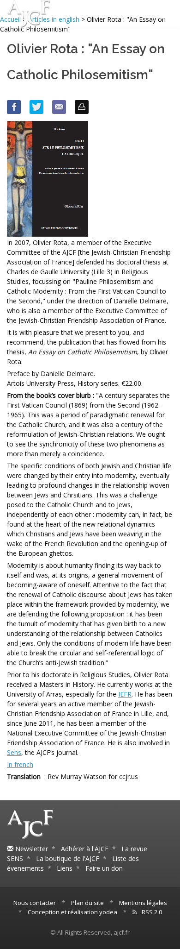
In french (20, 764)
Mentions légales (143, 903)
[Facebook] (14, 107)
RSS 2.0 (152, 912)
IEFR (125, 694)
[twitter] (36, 107)
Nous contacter (34, 903)
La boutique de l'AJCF (67, 858)
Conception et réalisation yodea (72, 912)
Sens (14, 752)
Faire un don (104, 868)
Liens (64, 868)
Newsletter (30, 848)
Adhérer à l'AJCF (84, 848)
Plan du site (87, 903)
